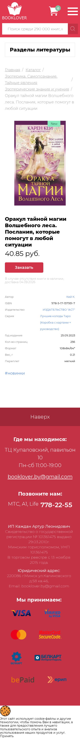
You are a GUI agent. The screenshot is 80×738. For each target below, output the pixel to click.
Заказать (24, 267)
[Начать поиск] (73, 29)
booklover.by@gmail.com (40, 476)
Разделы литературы (40, 50)
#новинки (15, 373)
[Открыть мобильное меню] (73, 11)
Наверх (40, 417)
